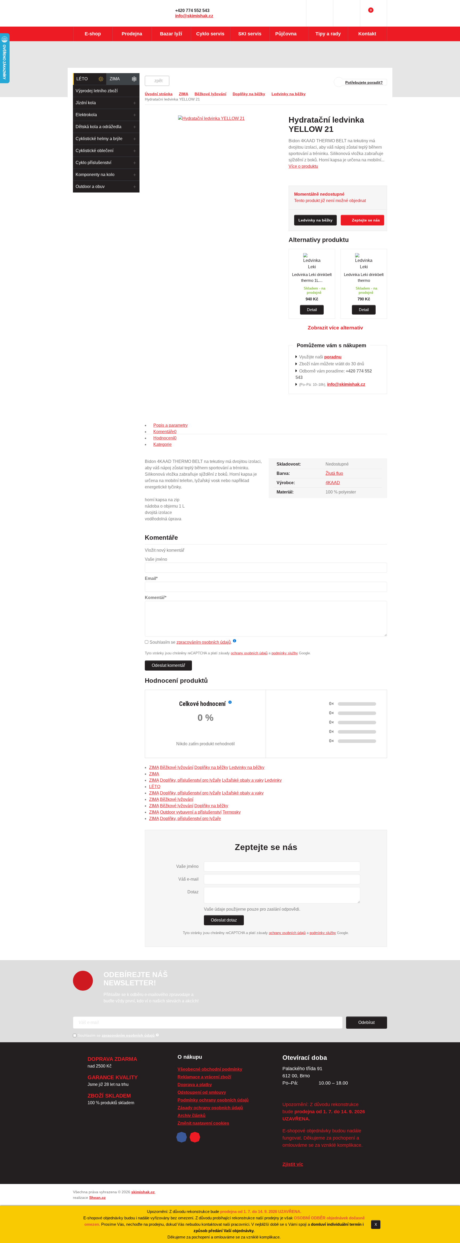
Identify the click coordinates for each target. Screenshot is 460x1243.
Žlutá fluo (334, 473)
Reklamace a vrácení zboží (204, 1077)
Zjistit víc (292, 1164)
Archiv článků (192, 1115)
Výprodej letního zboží (97, 91)
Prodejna (132, 33)
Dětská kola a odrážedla (98, 126)
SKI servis (249, 33)
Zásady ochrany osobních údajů (210, 1108)
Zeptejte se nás (366, 220)
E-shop (93, 33)
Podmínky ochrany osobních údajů (213, 1100)
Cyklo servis (210, 33)
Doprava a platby (195, 1084)
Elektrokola (86, 114)
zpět (158, 80)
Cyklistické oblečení (94, 150)
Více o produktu (303, 166)
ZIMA (115, 79)
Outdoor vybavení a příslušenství (190, 812)
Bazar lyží (171, 33)
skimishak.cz (143, 1192)
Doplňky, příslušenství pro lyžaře (190, 780)
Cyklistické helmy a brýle (99, 138)
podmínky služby (285, 653)
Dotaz (193, 892)
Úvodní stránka (158, 94)
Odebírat (366, 1022)
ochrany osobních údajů (249, 653)
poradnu (333, 357)
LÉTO (82, 79)
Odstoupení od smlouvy (202, 1092)
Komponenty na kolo (95, 174)
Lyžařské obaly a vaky (243, 780)
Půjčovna (286, 33)
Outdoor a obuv (90, 186)
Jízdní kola (86, 103)
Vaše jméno (187, 866)
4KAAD (333, 482)
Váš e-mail (188, 879)
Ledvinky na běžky (289, 94)
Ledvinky (273, 780)
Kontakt (367, 33)
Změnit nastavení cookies (203, 1123)
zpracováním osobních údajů (203, 642)
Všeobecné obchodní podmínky (210, 1069)
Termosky (232, 812)
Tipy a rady (328, 33)
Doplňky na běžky (249, 94)
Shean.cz (97, 1197)
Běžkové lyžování (210, 94)
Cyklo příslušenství (93, 162)
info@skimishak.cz (194, 16)
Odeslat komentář (168, 665)
